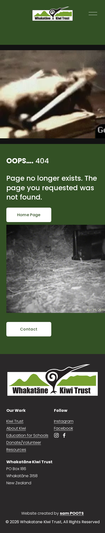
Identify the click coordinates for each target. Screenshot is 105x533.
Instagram (64, 421)
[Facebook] (64, 435)
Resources (16, 449)
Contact (28, 329)
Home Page (29, 215)
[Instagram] (56, 435)
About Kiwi (16, 428)
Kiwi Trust (14, 421)
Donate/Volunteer (23, 442)
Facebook (63, 428)
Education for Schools (27, 435)
